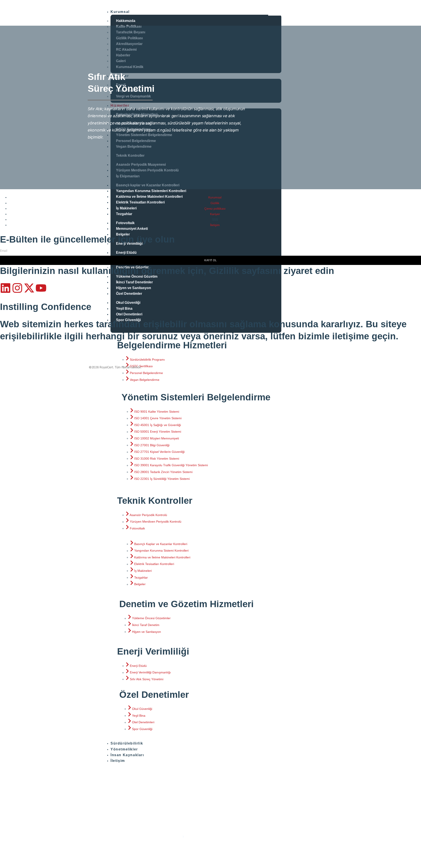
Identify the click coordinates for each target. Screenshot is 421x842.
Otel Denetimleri (129, 314)
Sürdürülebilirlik (127, 743)
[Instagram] (17, 287)
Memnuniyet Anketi (132, 228)
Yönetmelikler (124, 749)
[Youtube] (41, 287)
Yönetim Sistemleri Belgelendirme (195, 397)
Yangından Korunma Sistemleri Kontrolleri (151, 191)
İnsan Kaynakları (127, 755)
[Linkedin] (5, 287)
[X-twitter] (29, 287)
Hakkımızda (125, 21)
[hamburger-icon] (274, 12)
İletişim (118, 761)
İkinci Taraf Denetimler (134, 282)
